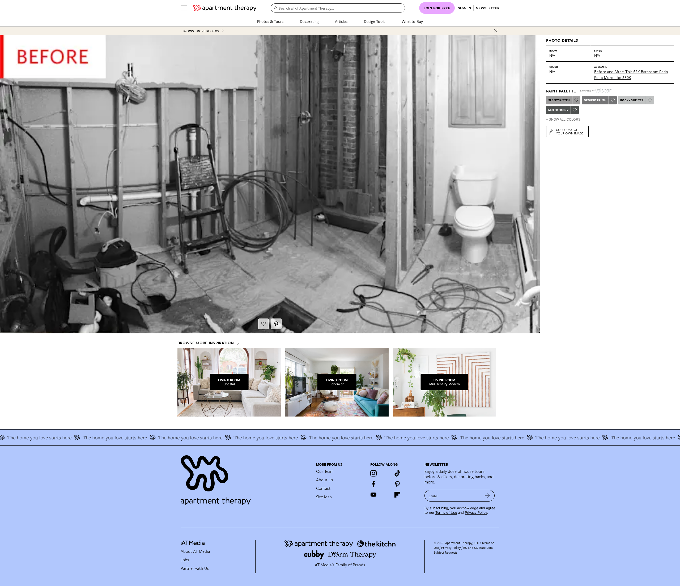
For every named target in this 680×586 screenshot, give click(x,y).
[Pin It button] (276, 324)
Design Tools (374, 21)
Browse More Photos (201, 31)
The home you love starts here (77, 437)
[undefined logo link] (225, 8)
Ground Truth (595, 100)
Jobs (185, 560)
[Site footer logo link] (245, 477)
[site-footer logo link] (193, 543)
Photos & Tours (270, 21)
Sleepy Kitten (559, 100)
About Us (324, 480)
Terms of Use (446, 513)
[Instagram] (373, 473)
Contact (323, 488)
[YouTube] (373, 494)
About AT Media (195, 551)
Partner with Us (195, 568)
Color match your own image (570, 131)
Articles (341, 21)
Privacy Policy (476, 513)
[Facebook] (373, 484)
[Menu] (184, 8)
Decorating (309, 21)
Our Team (325, 471)
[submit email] (487, 496)
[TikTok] (397, 473)
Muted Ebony (558, 110)
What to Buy (412, 21)
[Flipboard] (397, 494)
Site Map (324, 497)
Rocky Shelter (632, 100)
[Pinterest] (397, 484)
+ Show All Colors (563, 119)
